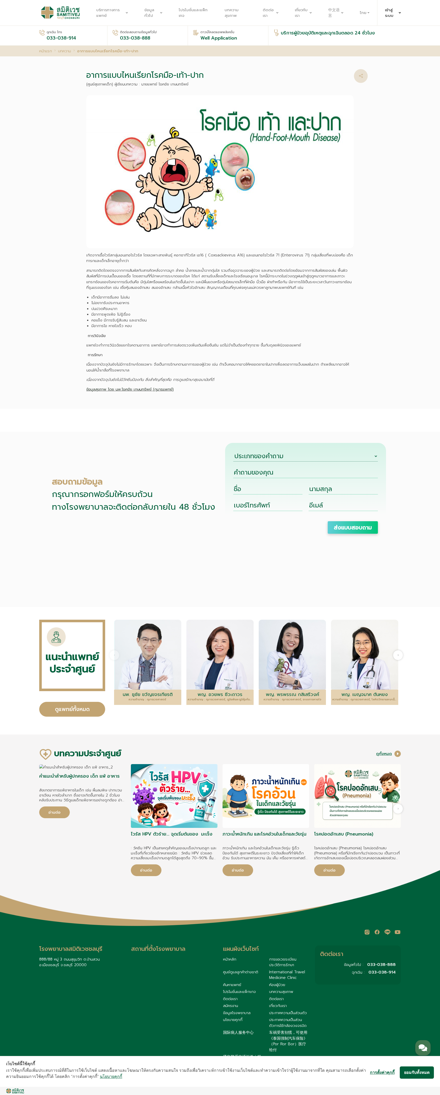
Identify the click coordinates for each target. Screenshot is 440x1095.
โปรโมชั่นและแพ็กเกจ (193, 13)
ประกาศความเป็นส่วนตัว (288, 1013)
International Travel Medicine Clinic (287, 975)
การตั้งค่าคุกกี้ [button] (382, 1072)
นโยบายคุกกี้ (232, 1020)
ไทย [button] (363, 13)
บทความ (64, 51)
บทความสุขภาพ (232, 13)
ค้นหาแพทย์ (232, 985)
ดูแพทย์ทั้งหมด (72, 709)
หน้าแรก (45, 51)
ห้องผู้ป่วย (277, 985)
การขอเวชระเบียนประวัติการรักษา (282, 962)
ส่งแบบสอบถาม (353, 527)
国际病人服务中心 (238, 1032)
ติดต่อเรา (268, 13)
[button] (361, 76)
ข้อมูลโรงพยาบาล (237, 1013)
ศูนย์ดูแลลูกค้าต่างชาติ (240, 972)
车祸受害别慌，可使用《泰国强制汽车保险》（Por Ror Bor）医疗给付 (288, 1041)
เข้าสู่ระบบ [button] (389, 13)
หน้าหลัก (229, 959)
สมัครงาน (230, 1006)
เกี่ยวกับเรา (301, 13)
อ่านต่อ (54, 812)
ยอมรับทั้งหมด (417, 1072)
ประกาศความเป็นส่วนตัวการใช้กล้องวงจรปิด (288, 1022)
